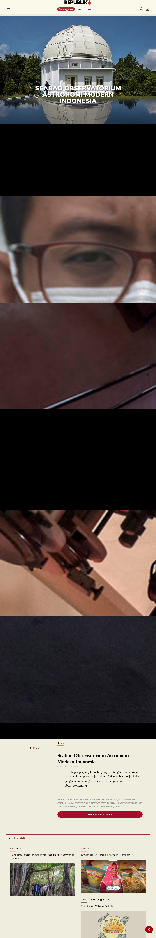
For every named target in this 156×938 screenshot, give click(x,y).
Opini (89, 9)
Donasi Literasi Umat (100, 814)
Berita (80, 9)
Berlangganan (66, 9)
